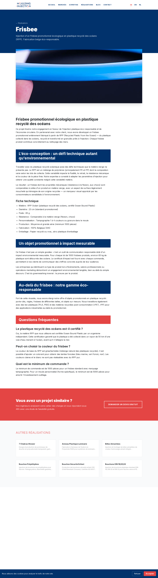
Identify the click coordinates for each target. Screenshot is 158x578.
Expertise (73, 5)
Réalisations (87, 5)
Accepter (150, 574)
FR (131, 5)
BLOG (98, 5)
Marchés (62, 5)
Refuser (137, 574)
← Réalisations (22, 23)
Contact (107, 5)
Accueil (51, 5)
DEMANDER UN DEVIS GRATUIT (123, 404)
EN (135, 5)
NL (140, 5)
